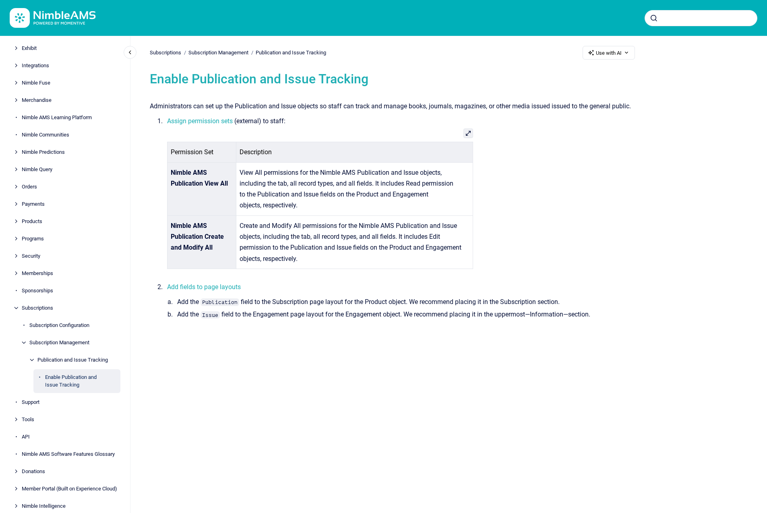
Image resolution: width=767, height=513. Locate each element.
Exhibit (29, 48)
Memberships (37, 273)
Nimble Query (37, 169)
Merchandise (37, 100)
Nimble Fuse (36, 83)
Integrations (35, 65)
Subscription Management (59, 342)
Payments (33, 204)
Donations (33, 471)
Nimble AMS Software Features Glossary (68, 454)
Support (30, 402)
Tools (28, 419)
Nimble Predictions (43, 152)
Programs (33, 239)
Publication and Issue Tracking (72, 360)
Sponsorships (37, 291)
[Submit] (653, 18)
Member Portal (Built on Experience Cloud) (69, 489)
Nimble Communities (45, 135)
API (26, 437)
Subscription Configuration (59, 325)
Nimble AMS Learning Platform (57, 117)
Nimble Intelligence (44, 506)
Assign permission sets (200, 121)
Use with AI (609, 53)
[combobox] (701, 18)
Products (32, 221)
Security (31, 256)
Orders (29, 187)
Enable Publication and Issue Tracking (71, 381)
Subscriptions (37, 308)
